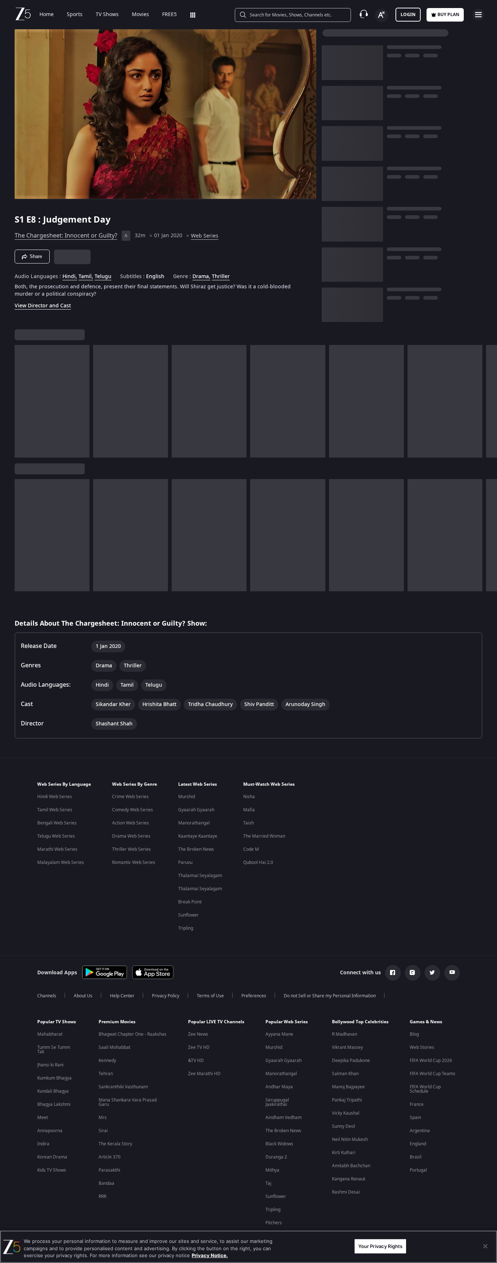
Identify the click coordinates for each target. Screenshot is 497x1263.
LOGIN (408, 14)
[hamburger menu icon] (478, 14)
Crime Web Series (130, 796)
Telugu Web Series (56, 836)
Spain (415, 1117)
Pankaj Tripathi (347, 1100)
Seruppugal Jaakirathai (277, 1102)
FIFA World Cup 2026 (431, 1060)
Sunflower (188, 915)
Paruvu (185, 862)
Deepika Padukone (351, 1060)
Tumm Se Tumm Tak (53, 1049)
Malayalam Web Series (60, 862)
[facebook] (393, 973)
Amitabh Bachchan (351, 1166)
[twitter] (432, 973)
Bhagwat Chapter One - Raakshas (133, 1034)
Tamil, (86, 276)
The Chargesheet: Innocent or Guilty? (66, 235)
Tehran (106, 1073)
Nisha (249, 796)
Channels (46, 996)
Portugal (418, 1170)
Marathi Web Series (57, 849)
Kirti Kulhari (343, 1152)
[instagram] (412, 973)
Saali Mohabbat (114, 1047)
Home (46, 14)
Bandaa (106, 1183)
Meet (42, 1117)
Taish (248, 823)
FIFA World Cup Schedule (425, 1089)
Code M (251, 849)
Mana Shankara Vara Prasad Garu (128, 1102)
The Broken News (196, 849)
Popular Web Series (286, 1022)
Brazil (415, 1157)
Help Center (122, 996)
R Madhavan (344, 1034)
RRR (102, 1196)
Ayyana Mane (279, 1034)
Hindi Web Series (54, 796)
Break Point (190, 902)
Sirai (103, 1130)
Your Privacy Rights (380, 1246)
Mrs (103, 1117)
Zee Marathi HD (204, 1073)
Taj (268, 1183)
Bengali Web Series (57, 823)
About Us (83, 996)
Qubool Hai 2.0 (258, 862)
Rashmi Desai (346, 1192)
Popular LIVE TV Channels (216, 1022)
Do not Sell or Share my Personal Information (330, 996)
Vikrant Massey (347, 1047)
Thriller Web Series (131, 849)
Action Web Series (130, 823)
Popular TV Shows (56, 1022)
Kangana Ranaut (348, 1179)
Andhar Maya (279, 1087)
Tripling (185, 928)
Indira (43, 1144)
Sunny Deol (343, 1126)
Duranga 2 (276, 1157)
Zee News (198, 1034)
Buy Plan (448, 14)
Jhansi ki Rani (50, 1065)
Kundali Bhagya (53, 1091)
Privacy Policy (165, 996)
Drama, (201, 276)
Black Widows (279, 1144)
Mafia (249, 810)
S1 (20, 219)
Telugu (103, 276)
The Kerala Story (115, 1144)
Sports (75, 14)
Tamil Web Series (54, 810)
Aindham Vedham (283, 1117)
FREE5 (169, 14)
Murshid (186, 796)
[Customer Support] (363, 14)
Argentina (420, 1130)
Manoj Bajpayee (348, 1087)
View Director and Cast (43, 306)
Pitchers (273, 1223)
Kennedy (107, 1060)
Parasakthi (109, 1170)
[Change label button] (381, 15)
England (418, 1144)
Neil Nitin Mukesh (350, 1139)
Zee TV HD (199, 1047)
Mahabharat (49, 1034)
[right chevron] (489, 401)
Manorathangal (194, 823)
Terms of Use (210, 996)
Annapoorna (49, 1130)
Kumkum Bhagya (54, 1078)
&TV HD (196, 1060)
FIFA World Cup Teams (432, 1073)
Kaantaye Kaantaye (197, 836)
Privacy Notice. (210, 1255)
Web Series (204, 236)
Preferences (253, 996)
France (417, 1104)
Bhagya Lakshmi (53, 1104)
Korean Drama (52, 1157)
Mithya (272, 1170)
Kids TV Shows (51, 1170)
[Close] (485, 1246)
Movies (140, 14)
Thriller (221, 276)
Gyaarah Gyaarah (196, 810)
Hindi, (69, 276)
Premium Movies (117, 1022)
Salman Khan (345, 1073)
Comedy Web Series (132, 810)
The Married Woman (264, 836)
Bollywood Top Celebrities (360, 1022)
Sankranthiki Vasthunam (123, 1087)
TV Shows (107, 14)
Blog (414, 1034)
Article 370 (110, 1157)
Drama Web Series (131, 836)
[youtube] (452, 973)
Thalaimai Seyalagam (200, 875)
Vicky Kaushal (345, 1113)
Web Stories (422, 1047)
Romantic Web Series (133, 862)
